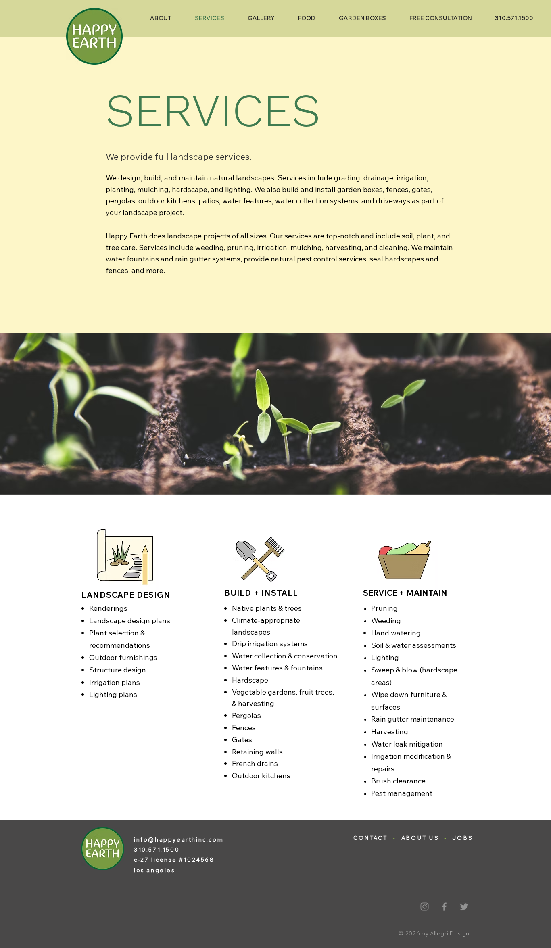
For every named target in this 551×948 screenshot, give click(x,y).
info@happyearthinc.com (178, 839)
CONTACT (370, 838)
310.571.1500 (156, 849)
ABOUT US (420, 838)
